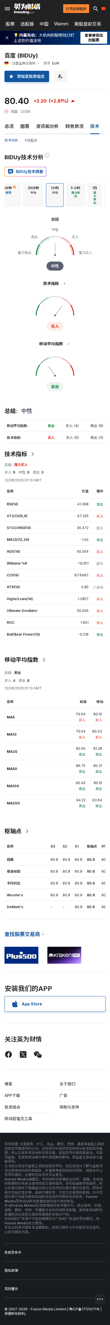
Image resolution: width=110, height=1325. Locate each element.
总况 (9, 126)
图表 (24, 126)
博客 (8, 1083)
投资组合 (12, 1107)
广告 (63, 1095)
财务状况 (74, 126)
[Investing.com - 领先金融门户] (27, 8)
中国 (44, 24)
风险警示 (11, 1289)
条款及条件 (13, 1252)
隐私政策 (11, 1270)
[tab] (33, 195)
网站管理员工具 (18, 1118)
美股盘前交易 (87, 24)
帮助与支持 (69, 1107)
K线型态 (31, 140)
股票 (10, 24)
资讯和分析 (47, 126)
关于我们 (67, 1083)
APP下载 (12, 1095)
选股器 (27, 24)
